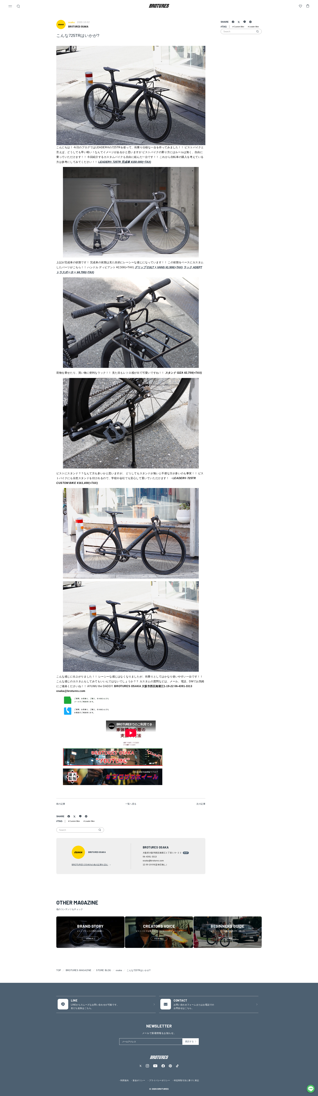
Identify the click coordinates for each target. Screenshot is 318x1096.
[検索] (99, 830)
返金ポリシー (139, 1080)
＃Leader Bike (89, 821)
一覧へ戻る (130, 804)
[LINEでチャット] (311, 1089)
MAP (186, 853)
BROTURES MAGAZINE (78, 970)
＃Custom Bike (74, 821)
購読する (189, 1041)
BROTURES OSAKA (78, 26)
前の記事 (60, 804)
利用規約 (124, 1080)
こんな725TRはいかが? (139, 970)
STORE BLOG (103, 970)
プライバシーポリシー (159, 1080)
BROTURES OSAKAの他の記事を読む (90, 864)
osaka (119, 970)
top (58, 970)
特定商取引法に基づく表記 (186, 1080)
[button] (10, 6)
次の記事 (200, 804)
